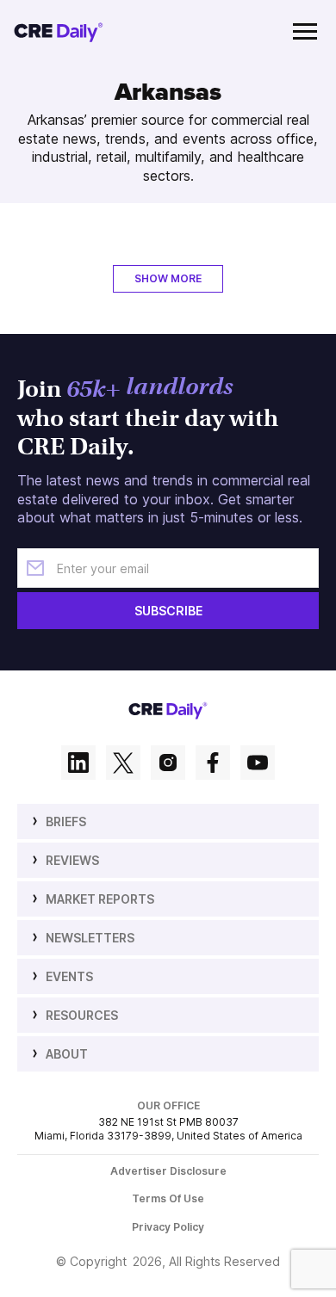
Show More (168, 278)
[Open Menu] (305, 31)
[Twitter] (123, 764)
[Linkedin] (78, 764)
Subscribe (168, 610)
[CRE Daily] (58, 31)
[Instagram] (168, 764)
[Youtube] (257, 764)
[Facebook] (213, 764)
